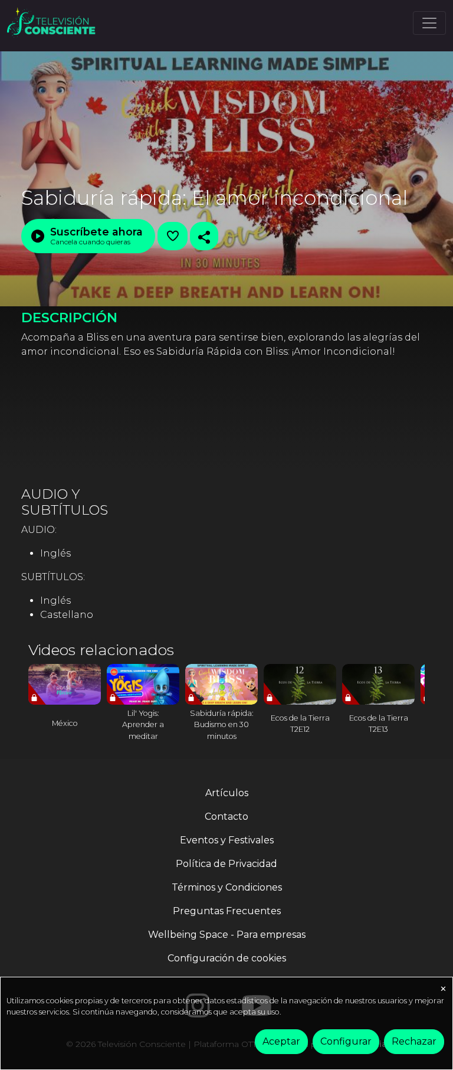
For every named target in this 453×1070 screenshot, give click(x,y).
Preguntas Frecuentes (227, 911)
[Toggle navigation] (429, 23)
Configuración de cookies (227, 958)
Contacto (226, 816)
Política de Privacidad (226, 863)
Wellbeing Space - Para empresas (227, 934)
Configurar (346, 1041)
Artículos (226, 793)
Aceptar (281, 1041)
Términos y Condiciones (227, 887)
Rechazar (414, 1041)
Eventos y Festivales (227, 840)
